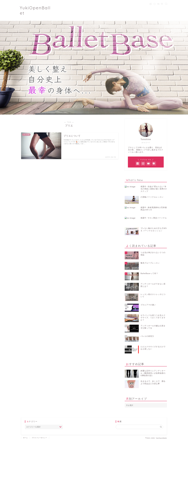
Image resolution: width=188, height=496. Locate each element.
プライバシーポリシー (39, 437)
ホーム (25, 437)
